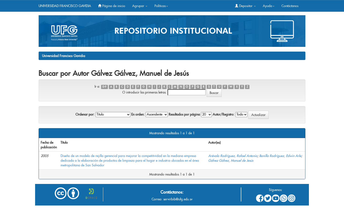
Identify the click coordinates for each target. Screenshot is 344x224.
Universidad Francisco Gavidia (63, 56)
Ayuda (267, 6)
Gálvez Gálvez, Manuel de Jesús (230, 160)
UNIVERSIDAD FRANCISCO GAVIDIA (65, 6)
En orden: (138, 114)
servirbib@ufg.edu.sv (177, 199)
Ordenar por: (85, 114)
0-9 (104, 86)
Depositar (245, 6)
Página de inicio (113, 6)
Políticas (160, 6)
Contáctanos (290, 6)
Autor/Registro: (223, 114)
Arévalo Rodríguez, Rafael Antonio (232, 156)
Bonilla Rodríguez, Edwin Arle (280, 156)
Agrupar (138, 6)
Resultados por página (184, 114)
